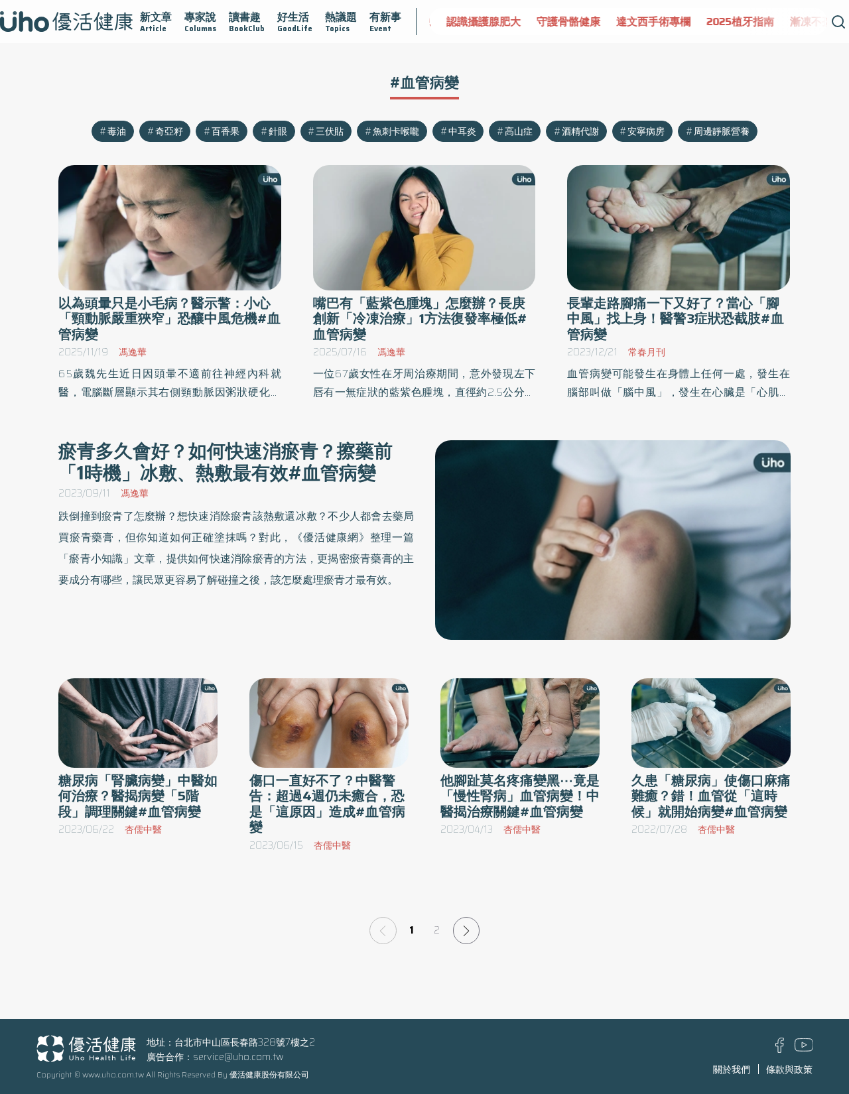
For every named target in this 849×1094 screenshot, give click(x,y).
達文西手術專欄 (647, 21)
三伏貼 (330, 131)
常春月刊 (646, 352)
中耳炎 (462, 131)
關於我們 (731, 1069)
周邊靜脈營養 (722, 131)
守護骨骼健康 (562, 21)
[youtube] (804, 1048)
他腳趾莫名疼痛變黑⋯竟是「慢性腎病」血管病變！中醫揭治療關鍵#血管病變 (520, 796)
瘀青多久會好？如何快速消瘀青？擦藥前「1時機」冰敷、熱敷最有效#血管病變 (225, 461)
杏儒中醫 (143, 829)
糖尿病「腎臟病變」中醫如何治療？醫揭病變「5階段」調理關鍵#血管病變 (138, 796)
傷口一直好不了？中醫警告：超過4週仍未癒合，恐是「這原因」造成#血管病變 (327, 804)
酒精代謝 (580, 131)
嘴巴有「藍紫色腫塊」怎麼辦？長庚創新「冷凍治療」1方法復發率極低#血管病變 (420, 318)
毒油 (116, 131)
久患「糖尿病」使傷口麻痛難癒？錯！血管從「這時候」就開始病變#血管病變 (711, 796)
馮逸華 (133, 352)
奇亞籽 (169, 131)
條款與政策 (789, 1069)
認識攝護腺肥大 (477, 21)
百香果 (225, 131)
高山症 (519, 131)
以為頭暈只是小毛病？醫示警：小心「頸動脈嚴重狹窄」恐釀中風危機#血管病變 (169, 318)
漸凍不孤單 (809, 21)
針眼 (278, 131)
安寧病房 (646, 131)
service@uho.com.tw (238, 1057)
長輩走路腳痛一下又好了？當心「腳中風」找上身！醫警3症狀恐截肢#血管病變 (675, 318)
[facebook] (779, 1049)
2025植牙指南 (733, 21)
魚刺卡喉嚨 (396, 131)
